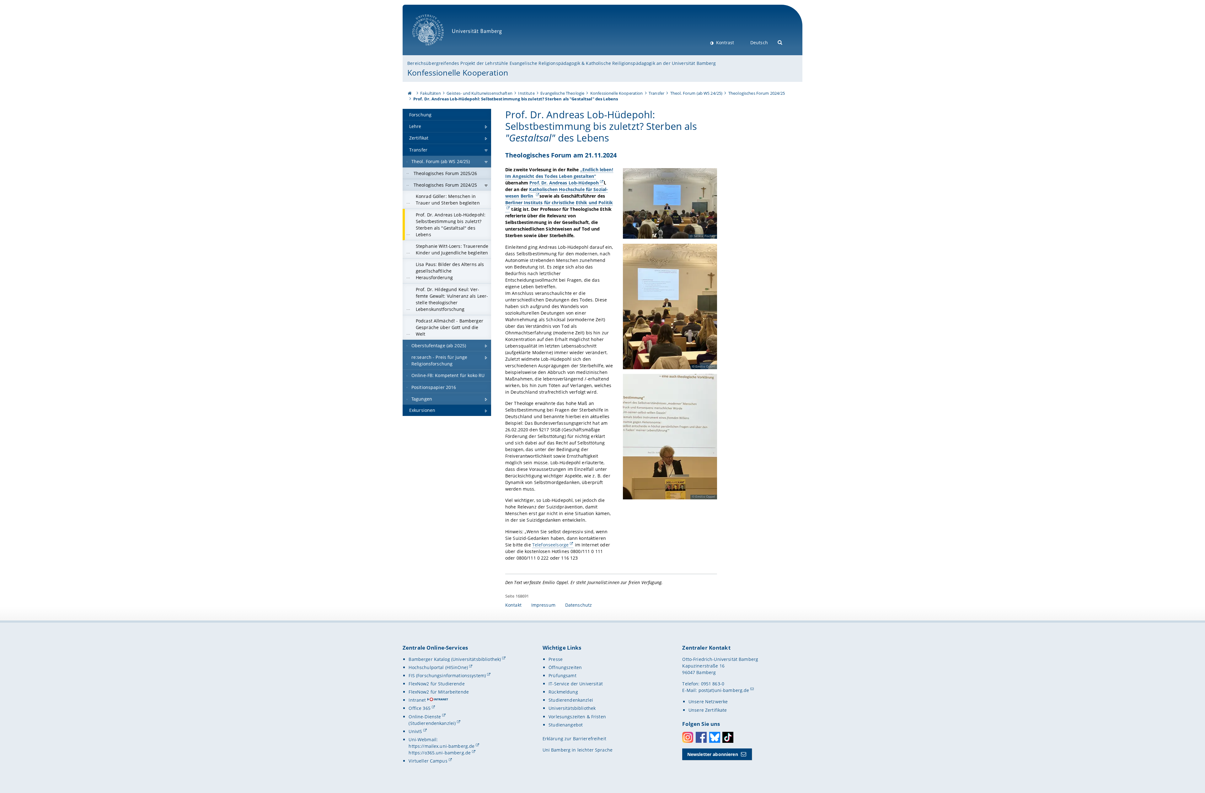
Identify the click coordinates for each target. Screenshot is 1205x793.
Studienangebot (566, 725)
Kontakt (513, 605)
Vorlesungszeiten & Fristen (577, 717)
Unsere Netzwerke (708, 702)
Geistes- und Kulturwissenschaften (479, 93)
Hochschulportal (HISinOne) (438, 667)
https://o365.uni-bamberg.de (440, 753)
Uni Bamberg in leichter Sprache (578, 750)
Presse (556, 659)
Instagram (687, 737)
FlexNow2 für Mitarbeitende (439, 692)
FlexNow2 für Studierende (436, 684)
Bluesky (714, 737)
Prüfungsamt (562, 676)
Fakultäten (430, 93)
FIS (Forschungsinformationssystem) (447, 676)
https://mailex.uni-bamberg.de (441, 746)
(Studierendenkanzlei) (432, 723)
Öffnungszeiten (565, 667)
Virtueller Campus (428, 761)
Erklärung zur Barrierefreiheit (574, 739)
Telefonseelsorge (550, 545)
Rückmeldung (563, 692)
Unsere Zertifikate (707, 710)
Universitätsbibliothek (572, 708)
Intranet (417, 700)
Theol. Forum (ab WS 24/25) (696, 93)
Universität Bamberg (434, 49)
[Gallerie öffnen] (670, 203)
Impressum (543, 605)
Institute (526, 93)
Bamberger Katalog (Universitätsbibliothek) (455, 659)
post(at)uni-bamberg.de (724, 690)
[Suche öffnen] (780, 41)
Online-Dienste (425, 717)
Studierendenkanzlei (571, 700)
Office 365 (419, 708)
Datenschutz (578, 605)
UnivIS (415, 731)
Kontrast (724, 42)
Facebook (701, 737)
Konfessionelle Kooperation (457, 72)
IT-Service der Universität (576, 684)
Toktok (727, 737)
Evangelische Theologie (562, 93)
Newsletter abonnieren (712, 754)
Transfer (656, 93)
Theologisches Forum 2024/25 (756, 93)
